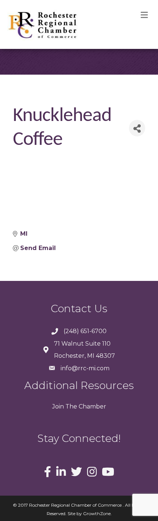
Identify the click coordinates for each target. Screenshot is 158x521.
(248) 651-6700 (85, 331)
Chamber (91, 406)
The (70, 406)
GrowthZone (97, 513)
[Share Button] (137, 128)
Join (58, 406)
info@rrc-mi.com (85, 368)
